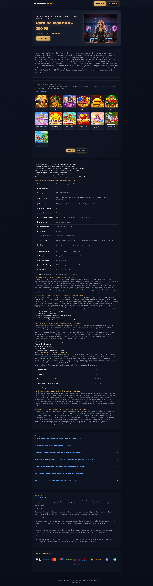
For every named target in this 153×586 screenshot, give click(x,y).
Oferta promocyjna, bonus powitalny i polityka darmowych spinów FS (59, 168)
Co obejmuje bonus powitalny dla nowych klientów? (56, 480)
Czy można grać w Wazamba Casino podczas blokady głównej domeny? (64, 459)
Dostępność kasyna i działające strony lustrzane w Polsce (55, 166)
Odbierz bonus (43, 38)
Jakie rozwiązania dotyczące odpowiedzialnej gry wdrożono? (60, 466)
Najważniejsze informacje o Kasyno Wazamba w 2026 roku (55, 164)
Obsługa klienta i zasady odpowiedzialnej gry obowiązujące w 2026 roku (60, 177)
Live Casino (81, 150)
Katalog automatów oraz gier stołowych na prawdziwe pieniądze (58, 175)
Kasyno (70, 150)
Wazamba (43, 3)
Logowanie (113, 3)
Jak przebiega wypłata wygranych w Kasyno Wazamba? (58, 452)
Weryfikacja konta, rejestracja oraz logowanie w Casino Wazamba (58, 170)
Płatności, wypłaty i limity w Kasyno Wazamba (51, 173)
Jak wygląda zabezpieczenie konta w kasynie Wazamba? (58, 438)
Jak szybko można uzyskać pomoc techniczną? (54, 445)
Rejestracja (100, 3)
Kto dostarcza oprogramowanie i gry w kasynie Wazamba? (59, 473)
